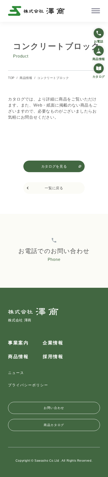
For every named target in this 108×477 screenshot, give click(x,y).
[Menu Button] (95, 11)
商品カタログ (54, 425)
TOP (11, 78)
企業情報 (53, 342)
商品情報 (18, 356)
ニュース (16, 373)
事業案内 (18, 342)
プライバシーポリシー (28, 385)
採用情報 (53, 356)
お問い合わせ (54, 408)
